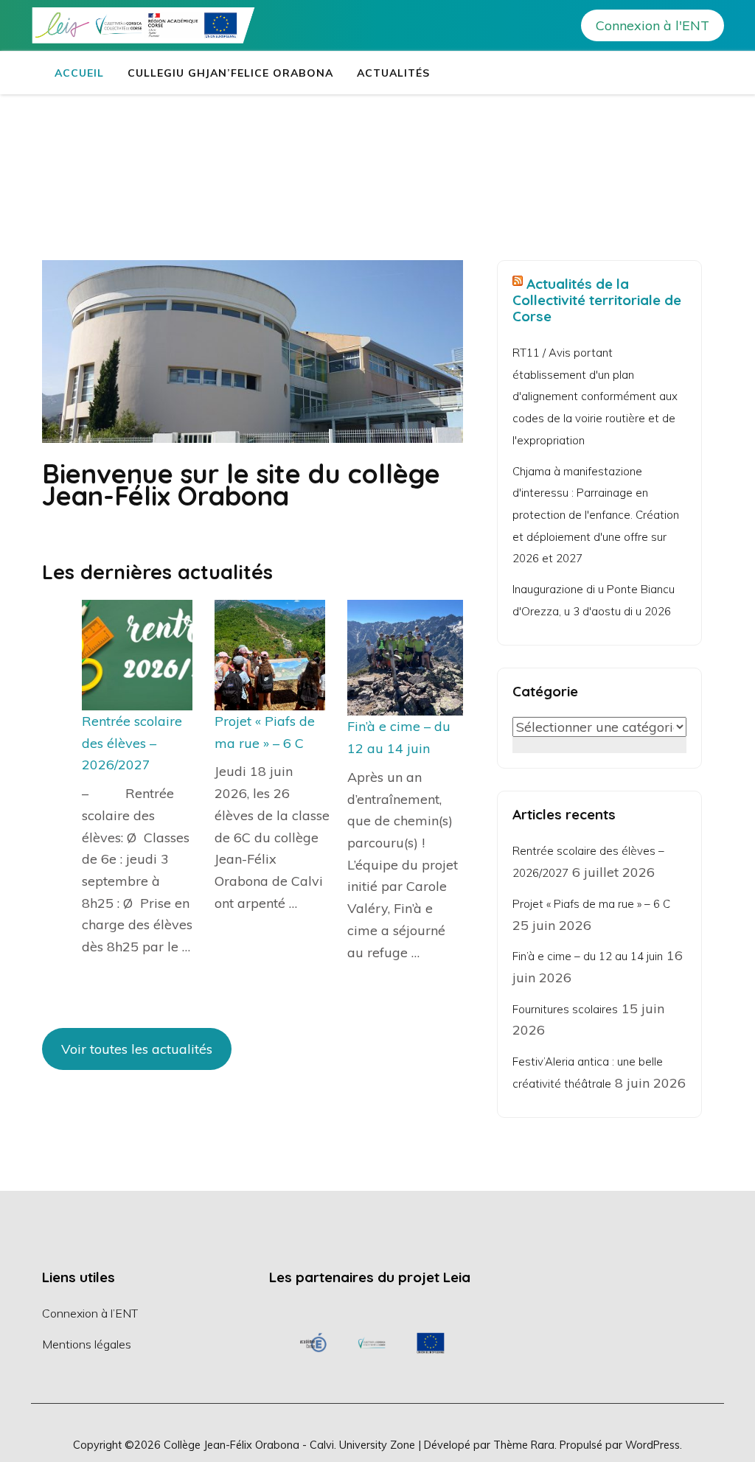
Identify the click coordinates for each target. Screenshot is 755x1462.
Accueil (79, 73)
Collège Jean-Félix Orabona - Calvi (249, 1445)
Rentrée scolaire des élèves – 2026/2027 (132, 743)
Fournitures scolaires (565, 1009)
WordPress (652, 1445)
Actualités (393, 73)
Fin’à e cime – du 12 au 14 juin (587, 956)
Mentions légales (86, 1344)
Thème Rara (523, 1445)
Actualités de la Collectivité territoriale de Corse (596, 300)
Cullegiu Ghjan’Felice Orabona (230, 73)
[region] (371, 1342)
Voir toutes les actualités (136, 1048)
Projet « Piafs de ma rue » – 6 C (591, 904)
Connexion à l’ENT (90, 1313)
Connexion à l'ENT (652, 25)
